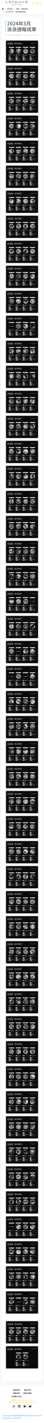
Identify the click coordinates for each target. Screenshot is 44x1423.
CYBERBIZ (17, 1418)
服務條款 (16, 1393)
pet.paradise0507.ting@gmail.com (24, 1402)
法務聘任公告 (16, 1396)
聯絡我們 (16, 1390)
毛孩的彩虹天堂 (19, 1415)
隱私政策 (27, 1390)
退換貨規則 (27, 1393)
